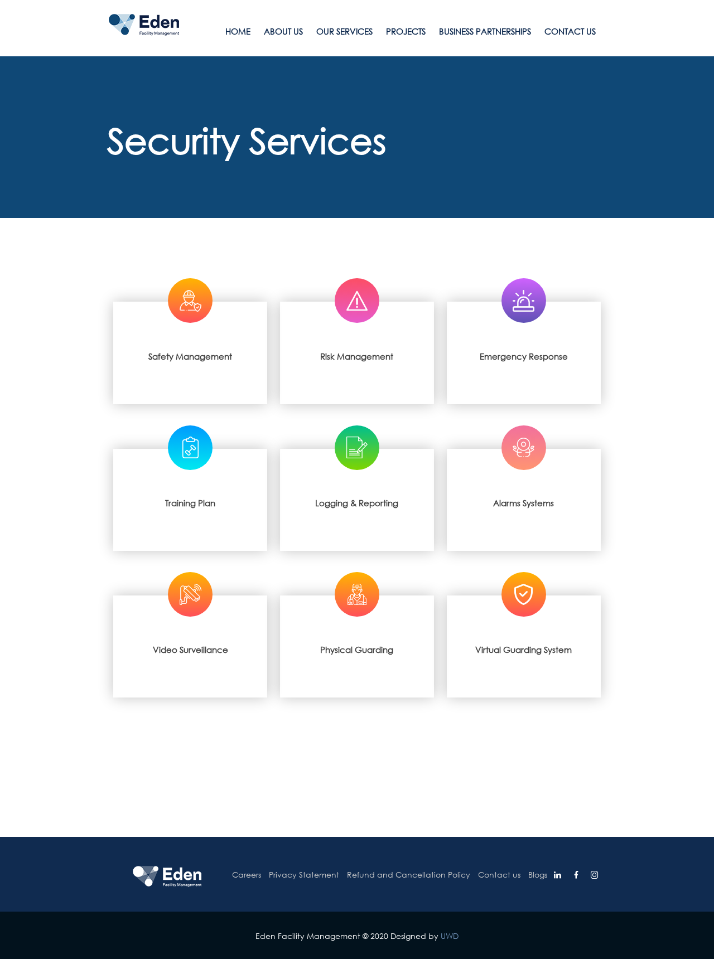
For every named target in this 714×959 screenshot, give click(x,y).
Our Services (344, 31)
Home (237, 31)
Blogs (537, 874)
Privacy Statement (304, 874)
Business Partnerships (485, 31)
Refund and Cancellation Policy (408, 874)
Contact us (570, 31)
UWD (450, 936)
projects (406, 31)
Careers (246, 874)
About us (283, 31)
